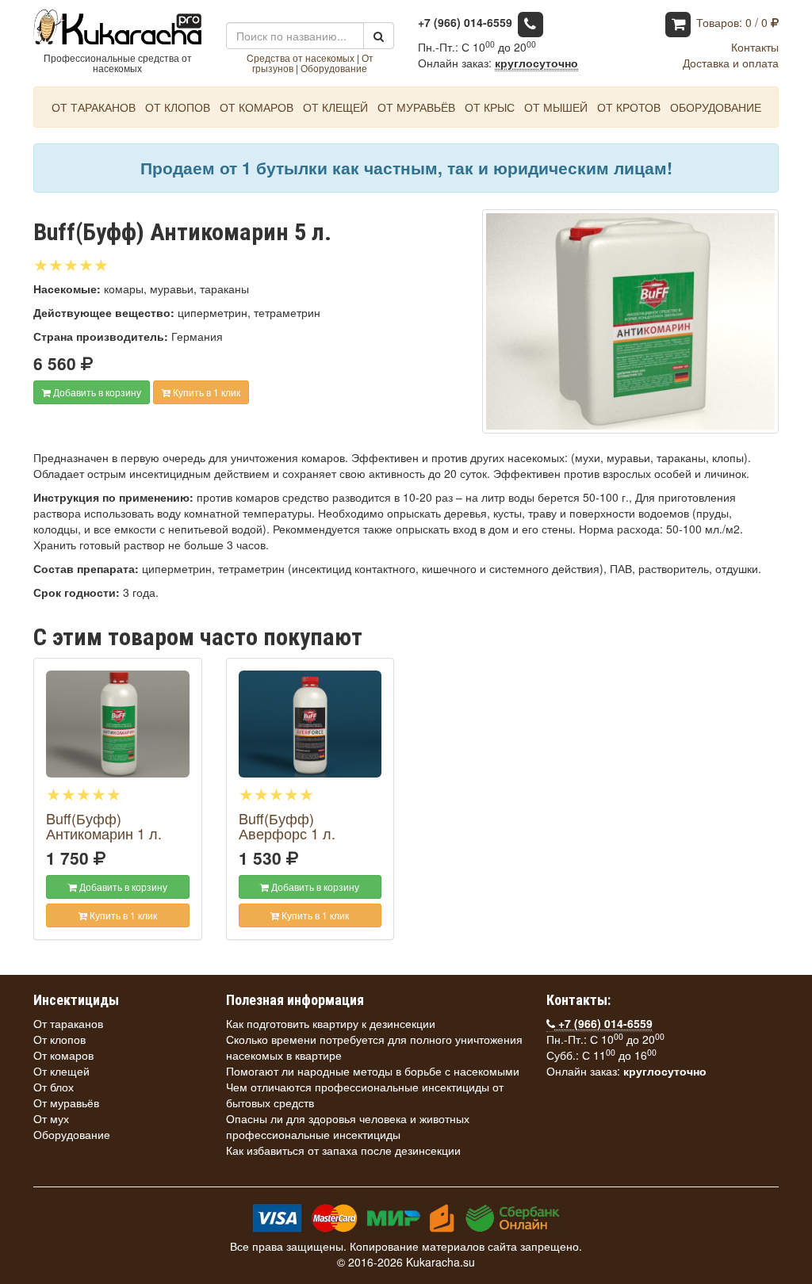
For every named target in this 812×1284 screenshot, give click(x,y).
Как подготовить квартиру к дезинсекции (330, 1023)
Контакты (755, 47)
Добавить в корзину (96, 392)
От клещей (335, 107)
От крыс (490, 107)
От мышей (556, 107)
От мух (51, 1118)
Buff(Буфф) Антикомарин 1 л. (104, 826)
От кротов (629, 107)
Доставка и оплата (731, 63)
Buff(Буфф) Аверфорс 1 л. (287, 826)
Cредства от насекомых (300, 57)
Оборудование (334, 68)
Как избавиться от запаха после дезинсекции (343, 1150)
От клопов (177, 107)
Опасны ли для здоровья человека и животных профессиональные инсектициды (347, 1126)
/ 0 (733, 22)
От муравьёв (416, 107)
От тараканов (94, 107)
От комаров (256, 107)
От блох (53, 1087)
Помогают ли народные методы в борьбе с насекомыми (372, 1071)
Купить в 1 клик (205, 392)
